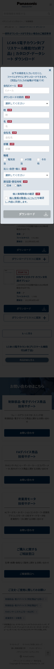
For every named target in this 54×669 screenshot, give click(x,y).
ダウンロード (27, 214)
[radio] (7, 185)
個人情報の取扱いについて (23, 198)
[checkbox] (26, 161)
